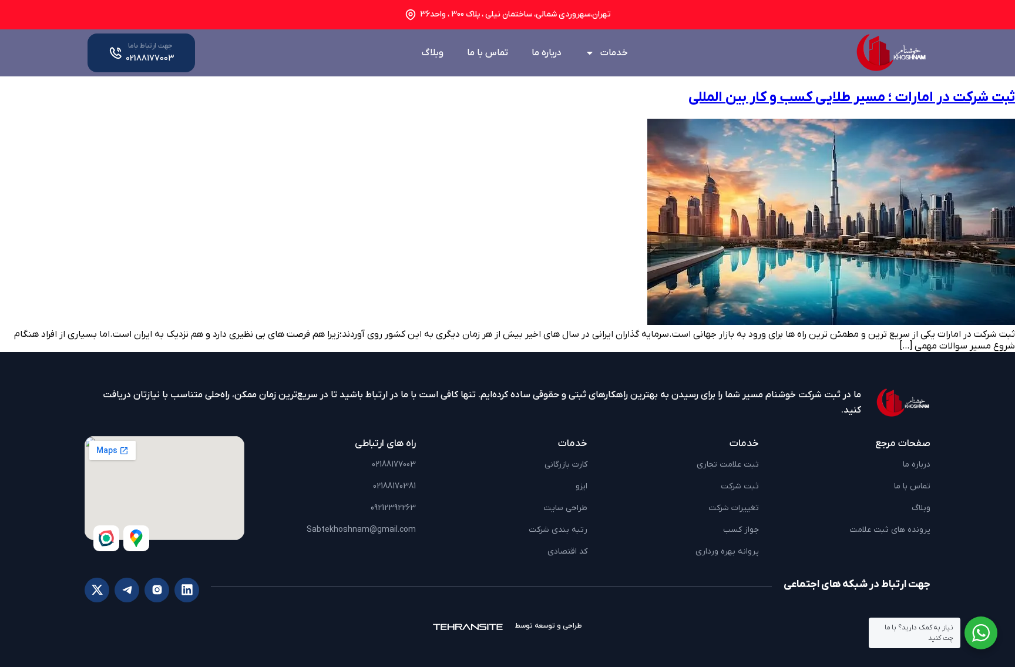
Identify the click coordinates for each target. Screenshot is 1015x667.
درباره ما (547, 53)
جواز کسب (741, 529)
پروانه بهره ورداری (727, 551)
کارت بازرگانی (566, 464)
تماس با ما (487, 53)
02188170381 (394, 486)
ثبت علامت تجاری (728, 464)
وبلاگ (432, 53)
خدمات (614, 53)
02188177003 (394, 464)
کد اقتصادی (567, 551)
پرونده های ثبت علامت (889, 529)
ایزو (581, 486)
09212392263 (393, 508)
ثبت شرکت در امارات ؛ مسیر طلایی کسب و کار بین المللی (851, 97)
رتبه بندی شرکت (558, 529)
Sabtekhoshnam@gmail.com (361, 529)
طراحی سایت (565, 508)
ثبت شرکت (740, 486)
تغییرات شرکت (733, 508)
